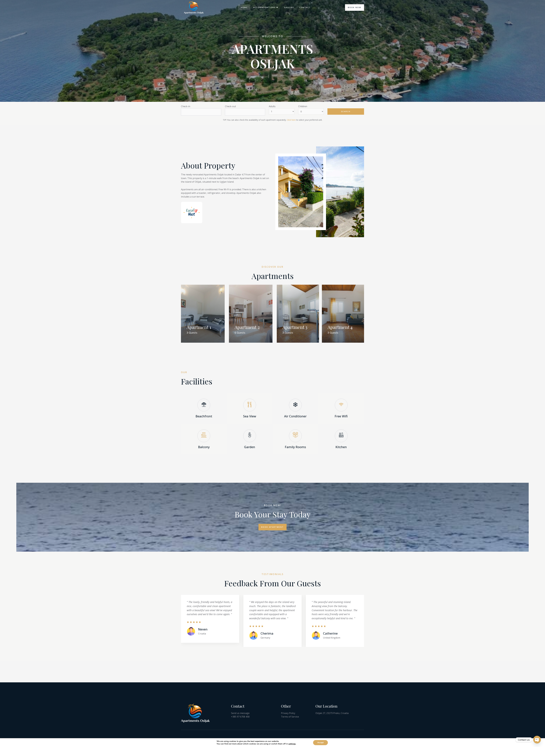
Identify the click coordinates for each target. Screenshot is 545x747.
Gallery (289, 7)
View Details (200, 338)
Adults (272, 106)
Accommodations (264, 7)
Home (244, 7)
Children (302, 106)
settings (292, 744)
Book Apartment (272, 527)
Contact (305, 7)
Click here (291, 120)
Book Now (354, 7)
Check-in (185, 106)
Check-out (230, 106)
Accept (320, 742)
